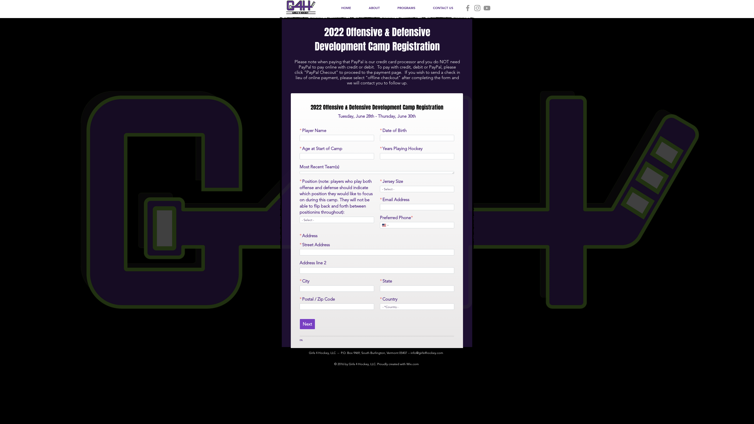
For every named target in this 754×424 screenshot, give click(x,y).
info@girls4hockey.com (427, 358)
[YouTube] (487, 8)
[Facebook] (468, 8)
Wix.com (412, 369)
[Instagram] (477, 8)
